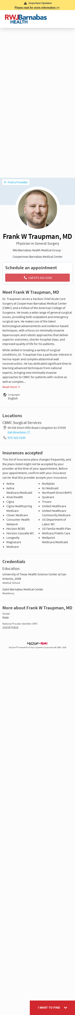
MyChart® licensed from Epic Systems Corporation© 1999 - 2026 (37, 647)
